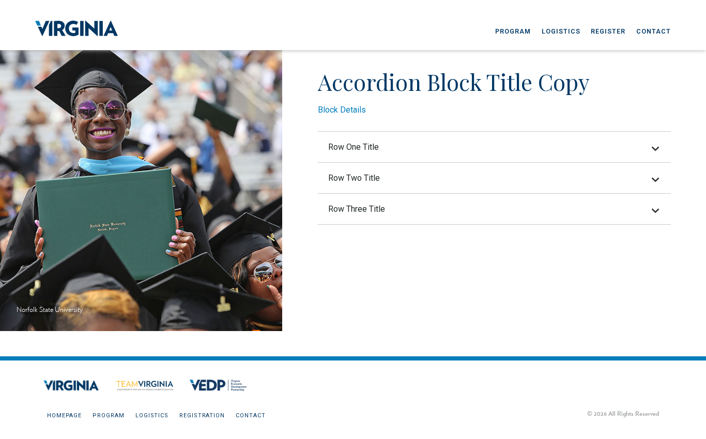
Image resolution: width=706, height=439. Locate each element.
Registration (202, 415)
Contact (653, 31)
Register (608, 31)
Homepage (64, 415)
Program (513, 31)
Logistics (561, 31)
